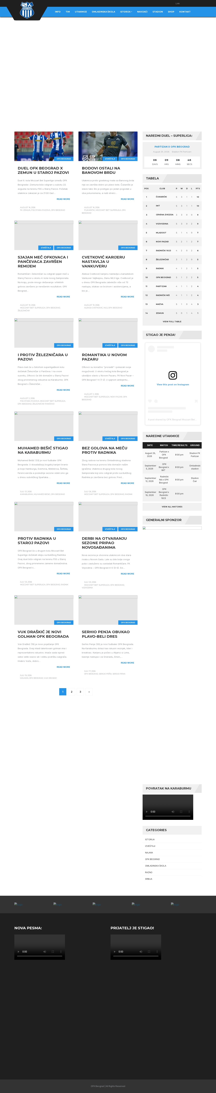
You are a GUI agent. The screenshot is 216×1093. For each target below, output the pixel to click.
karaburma (26, 494)
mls (105, 308)
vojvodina (87, 587)
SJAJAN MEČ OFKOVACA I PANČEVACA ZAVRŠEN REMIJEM (43, 261)
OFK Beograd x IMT (164, 467)
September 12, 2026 (150, 479)
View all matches (172, 507)
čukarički (89, 210)
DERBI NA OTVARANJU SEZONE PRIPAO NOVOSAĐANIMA (104, 543)
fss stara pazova (40, 210)
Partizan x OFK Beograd (172, 146)
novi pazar (116, 397)
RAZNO (148, 872)
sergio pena (119, 674)
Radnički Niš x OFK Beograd (164, 479)
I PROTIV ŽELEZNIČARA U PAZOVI (43, 357)
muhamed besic (42, 494)
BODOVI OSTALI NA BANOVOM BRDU (101, 170)
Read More (63, 199)
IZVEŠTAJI (110, 159)
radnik (128, 494)
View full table (172, 321)
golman (24, 678)
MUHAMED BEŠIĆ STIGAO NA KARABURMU (43, 450)
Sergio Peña (105, 674)
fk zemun (25, 210)
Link (178, 3)
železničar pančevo (43, 404)
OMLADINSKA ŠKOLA (155, 866)
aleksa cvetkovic (93, 308)
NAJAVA (149, 852)
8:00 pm (179, 454)
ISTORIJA (150, 839)
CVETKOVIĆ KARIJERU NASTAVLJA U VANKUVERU (103, 261)
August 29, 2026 (150, 454)
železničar (24, 310)
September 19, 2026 (150, 493)
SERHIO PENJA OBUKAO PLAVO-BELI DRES (106, 634)
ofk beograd (58, 210)
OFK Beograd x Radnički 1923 (164, 493)
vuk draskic (50, 678)
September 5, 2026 (150, 467)
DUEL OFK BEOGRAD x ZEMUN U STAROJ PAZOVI (43, 170)
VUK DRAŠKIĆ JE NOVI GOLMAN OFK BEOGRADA (43, 634)
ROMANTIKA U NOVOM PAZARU (104, 357)
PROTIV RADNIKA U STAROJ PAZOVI (37, 540)
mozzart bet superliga (108, 210)
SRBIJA (148, 879)
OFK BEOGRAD (64, 159)
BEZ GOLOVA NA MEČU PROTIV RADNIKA (104, 450)
